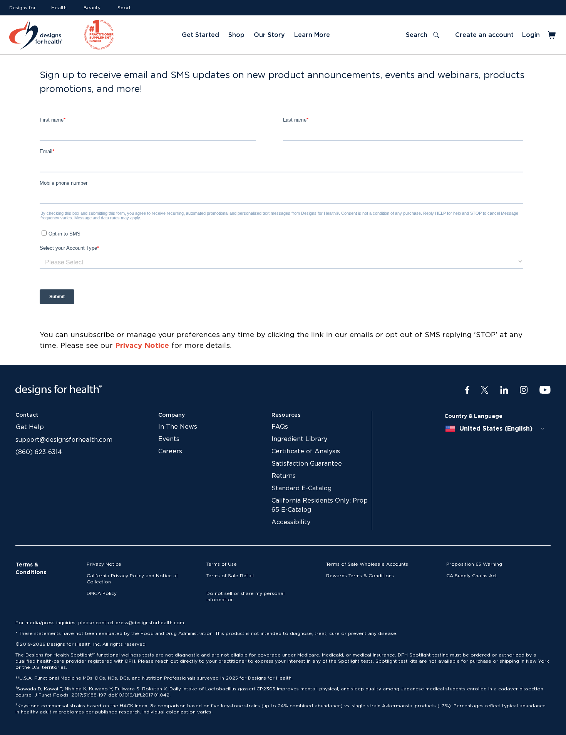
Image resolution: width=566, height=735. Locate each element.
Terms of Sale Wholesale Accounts (367, 564)
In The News (177, 427)
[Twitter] (485, 390)
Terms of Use (221, 564)
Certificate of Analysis (305, 451)
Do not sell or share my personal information (245, 596)
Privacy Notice (142, 345)
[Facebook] (467, 390)
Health (59, 7)
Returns (283, 476)
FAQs (279, 427)
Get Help (30, 427)
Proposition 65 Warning (474, 564)
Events (168, 439)
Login (531, 35)
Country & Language (473, 416)
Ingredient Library (299, 439)
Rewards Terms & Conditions (360, 575)
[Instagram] (524, 390)
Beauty (92, 7)
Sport (124, 7)
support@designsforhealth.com (63, 440)
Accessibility (290, 522)
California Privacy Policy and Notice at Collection (132, 578)
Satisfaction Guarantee (306, 464)
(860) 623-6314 (38, 452)
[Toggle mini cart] (552, 35)
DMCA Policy (102, 593)
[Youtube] (545, 390)
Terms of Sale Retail (230, 575)
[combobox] (495, 429)
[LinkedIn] (504, 390)
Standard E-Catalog (301, 488)
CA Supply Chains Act (471, 575)
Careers (170, 451)
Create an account (484, 35)
